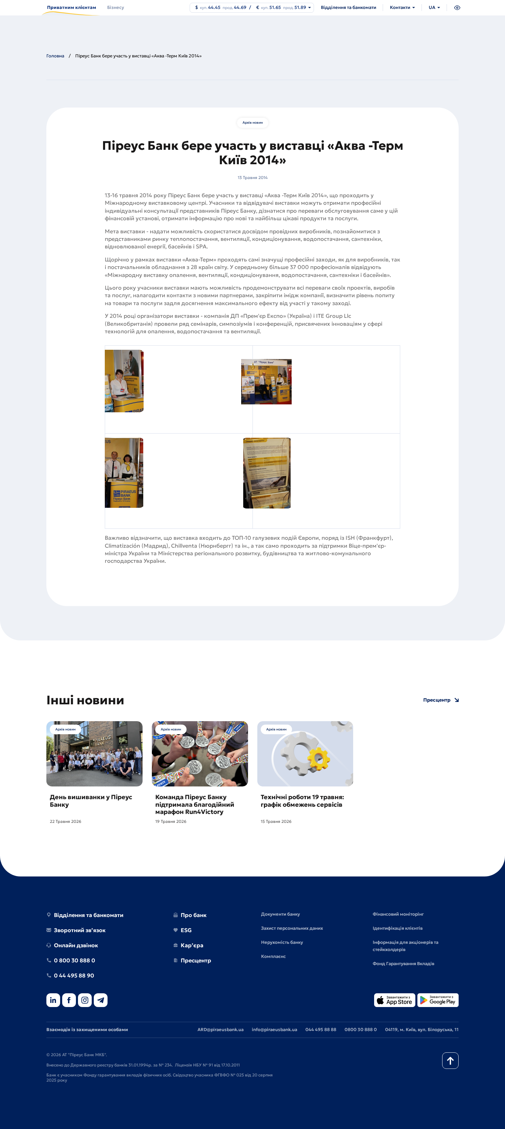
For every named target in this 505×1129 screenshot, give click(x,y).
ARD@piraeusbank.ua (221, 1029)
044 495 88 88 (320, 1029)
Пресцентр (436, 700)
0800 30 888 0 (361, 1029)
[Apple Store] (394, 1000)
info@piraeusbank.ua (274, 1029)
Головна (55, 56)
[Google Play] (438, 1000)
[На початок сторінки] (450, 1060)
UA (432, 7)
